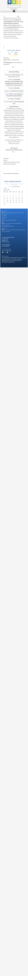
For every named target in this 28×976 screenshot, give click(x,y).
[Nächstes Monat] (6, 188)
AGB (3, 221)
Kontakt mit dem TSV (6, 225)
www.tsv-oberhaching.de (6, 249)
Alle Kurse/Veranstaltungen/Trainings (9, 220)
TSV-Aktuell (4, 215)
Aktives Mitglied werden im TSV (8, 226)
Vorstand (3, 218)
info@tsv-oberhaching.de (6, 250)
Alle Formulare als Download (19, 229)
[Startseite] (14, 4)
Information (6, 158)
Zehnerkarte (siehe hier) (13, 27)
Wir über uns (4, 217)
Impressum (4, 228)
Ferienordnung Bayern (16, 85)
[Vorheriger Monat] (4, 188)
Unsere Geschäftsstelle (16, 223)
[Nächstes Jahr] (5, 188)
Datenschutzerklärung (6, 231)
